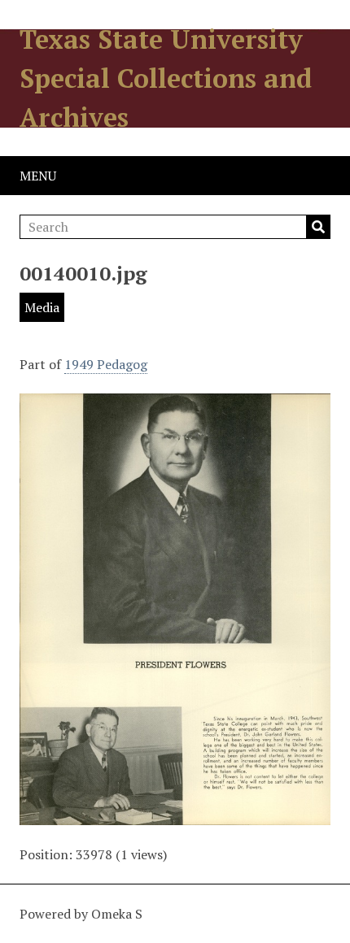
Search (318, 227)
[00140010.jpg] (175, 815)
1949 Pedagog (105, 364)
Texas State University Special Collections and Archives (166, 78)
